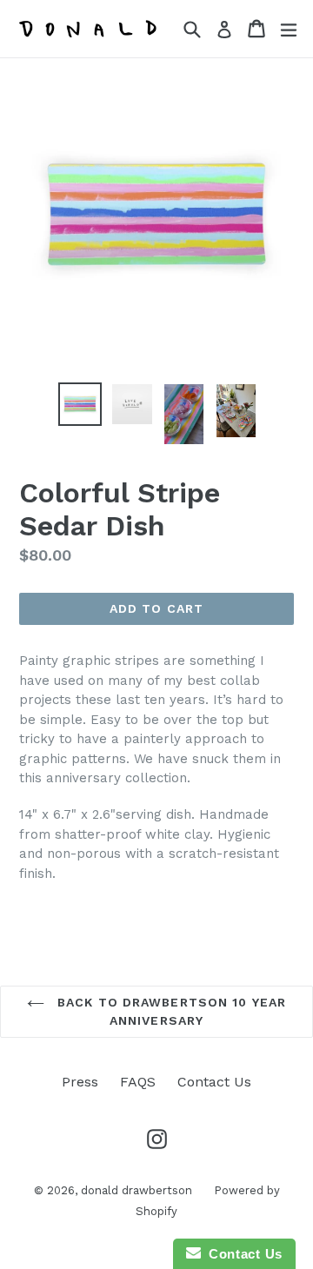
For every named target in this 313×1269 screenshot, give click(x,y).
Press (80, 1081)
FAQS (138, 1081)
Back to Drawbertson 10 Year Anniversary (169, 1011)
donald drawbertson (136, 1190)
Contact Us (214, 1081)
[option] (80, 404)
